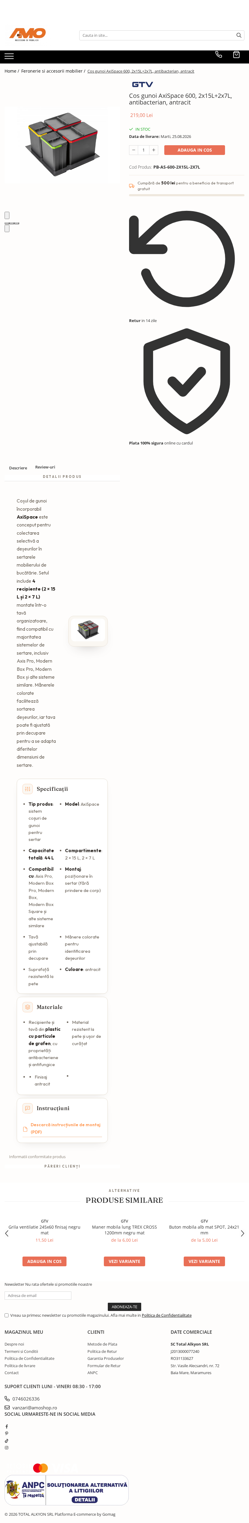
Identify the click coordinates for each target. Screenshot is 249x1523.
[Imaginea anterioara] (7, 215)
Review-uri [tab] (45, 467)
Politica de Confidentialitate (167, 1315)
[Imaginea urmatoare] (7, 228)
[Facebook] (7, 1426)
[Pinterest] (7, 1433)
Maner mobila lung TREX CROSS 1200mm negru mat (124, 1230)
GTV (44, 1221)
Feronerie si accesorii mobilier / (54, 71)
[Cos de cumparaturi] (236, 54)
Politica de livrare (20, 1365)
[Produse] (10, 58)
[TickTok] (7, 1440)
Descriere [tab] (18, 468)
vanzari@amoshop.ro (34, 1408)
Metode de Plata (102, 1344)
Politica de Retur (102, 1351)
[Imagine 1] (7, 223)
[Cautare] (239, 35)
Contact (12, 1372)
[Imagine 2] (11, 223)
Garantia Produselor (105, 1358)
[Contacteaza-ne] (219, 54)
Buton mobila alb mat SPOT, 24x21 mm (204, 1230)
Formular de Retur (104, 1365)
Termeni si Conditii (21, 1351)
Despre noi (14, 1344)
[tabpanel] (62, 145)
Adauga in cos (195, 150)
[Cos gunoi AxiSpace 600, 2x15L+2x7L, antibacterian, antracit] (62, 145)
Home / (12, 71)
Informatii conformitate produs (37, 1156)
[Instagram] (7, 1447)
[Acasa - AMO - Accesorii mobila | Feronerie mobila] (35, 35)
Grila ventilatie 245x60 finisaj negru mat (44, 1230)
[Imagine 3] (16, 223)
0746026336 (25, 1399)
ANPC (92, 1372)
